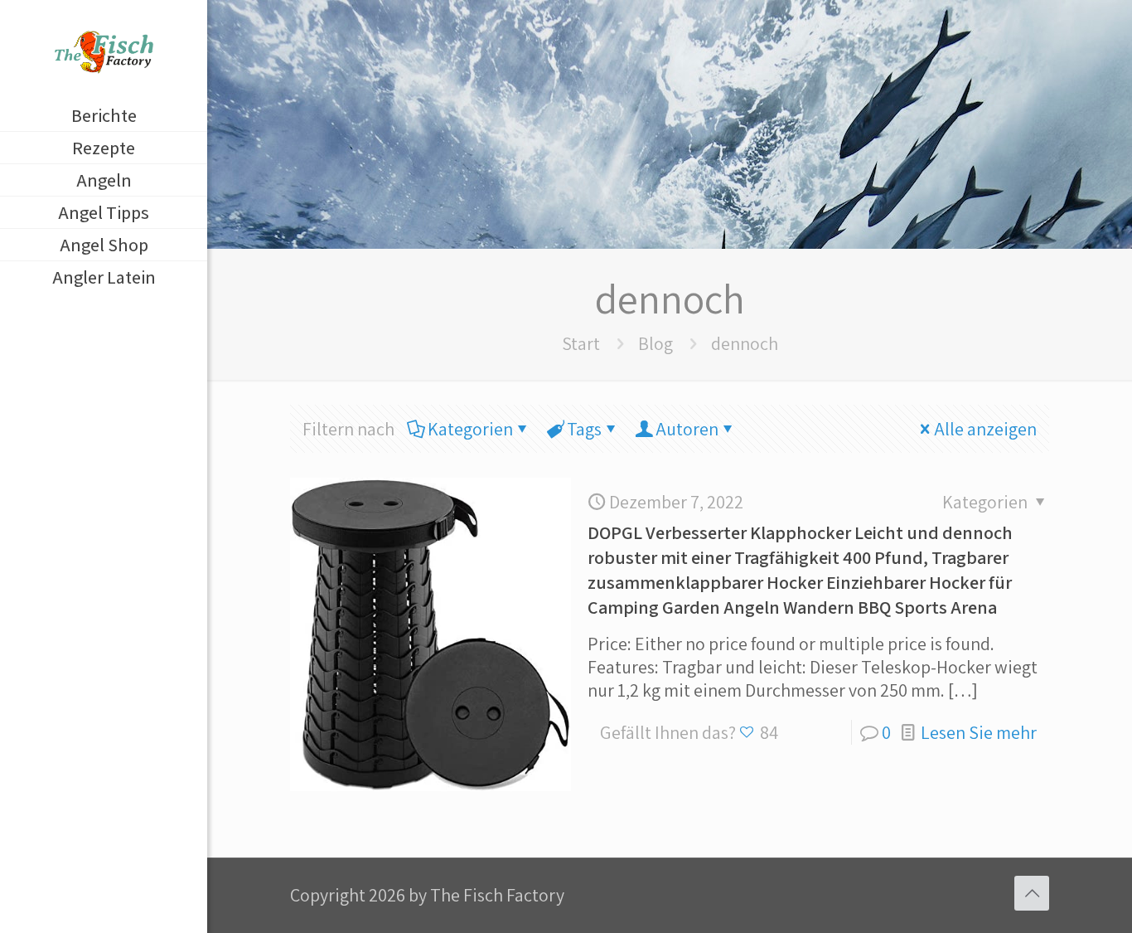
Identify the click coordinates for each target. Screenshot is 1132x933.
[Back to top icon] (1031, 893)
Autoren (686, 428)
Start (581, 343)
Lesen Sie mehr (979, 732)
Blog (655, 343)
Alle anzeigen (985, 428)
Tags (584, 428)
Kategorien (470, 428)
